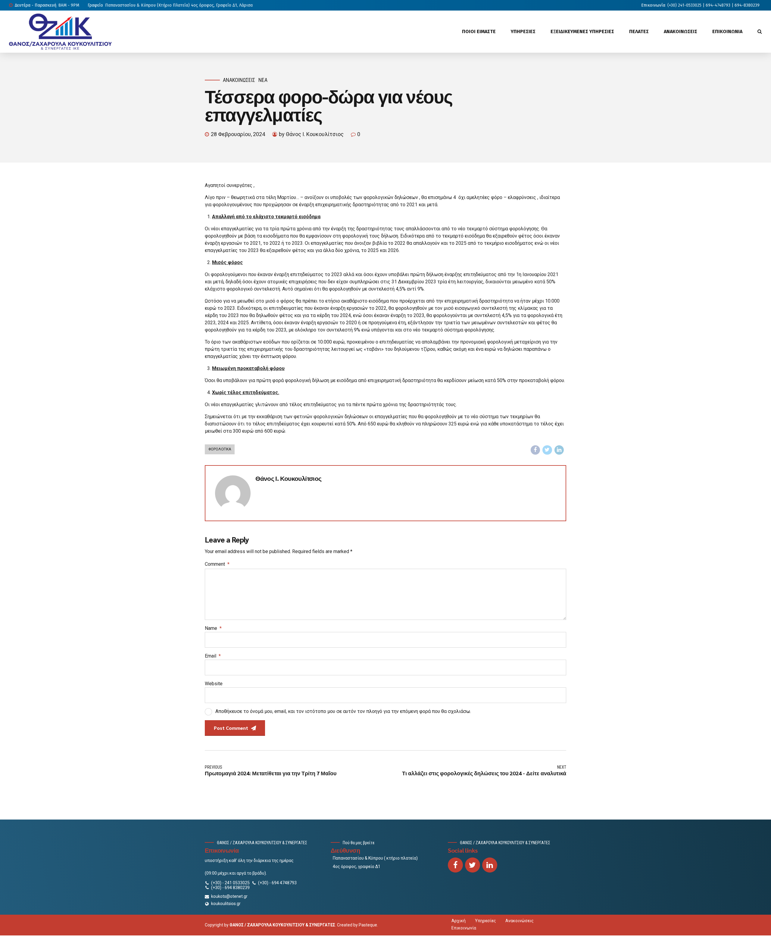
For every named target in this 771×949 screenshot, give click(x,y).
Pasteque (368, 925)
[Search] (759, 31)
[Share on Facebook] (535, 450)
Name (213, 628)
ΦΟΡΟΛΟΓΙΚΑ (219, 449)
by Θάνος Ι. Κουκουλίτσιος (311, 134)
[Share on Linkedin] (559, 450)
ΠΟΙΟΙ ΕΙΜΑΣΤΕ (479, 31)
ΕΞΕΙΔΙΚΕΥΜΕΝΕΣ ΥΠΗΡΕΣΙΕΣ (582, 31)
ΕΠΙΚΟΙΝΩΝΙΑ (727, 31)
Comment (217, 564)
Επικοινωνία (463, 928)
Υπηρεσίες (485, 920)
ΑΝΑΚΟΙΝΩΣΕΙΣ (680, 31)
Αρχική (458, 920)
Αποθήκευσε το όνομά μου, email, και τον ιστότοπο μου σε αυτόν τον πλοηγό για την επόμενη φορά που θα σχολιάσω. (343, 711)
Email (213, 656)
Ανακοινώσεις (239, 80)
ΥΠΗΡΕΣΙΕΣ (523, 31)
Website (214, 683)
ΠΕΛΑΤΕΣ (639, 31)
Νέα (262, 80)
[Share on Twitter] (547, 450)
